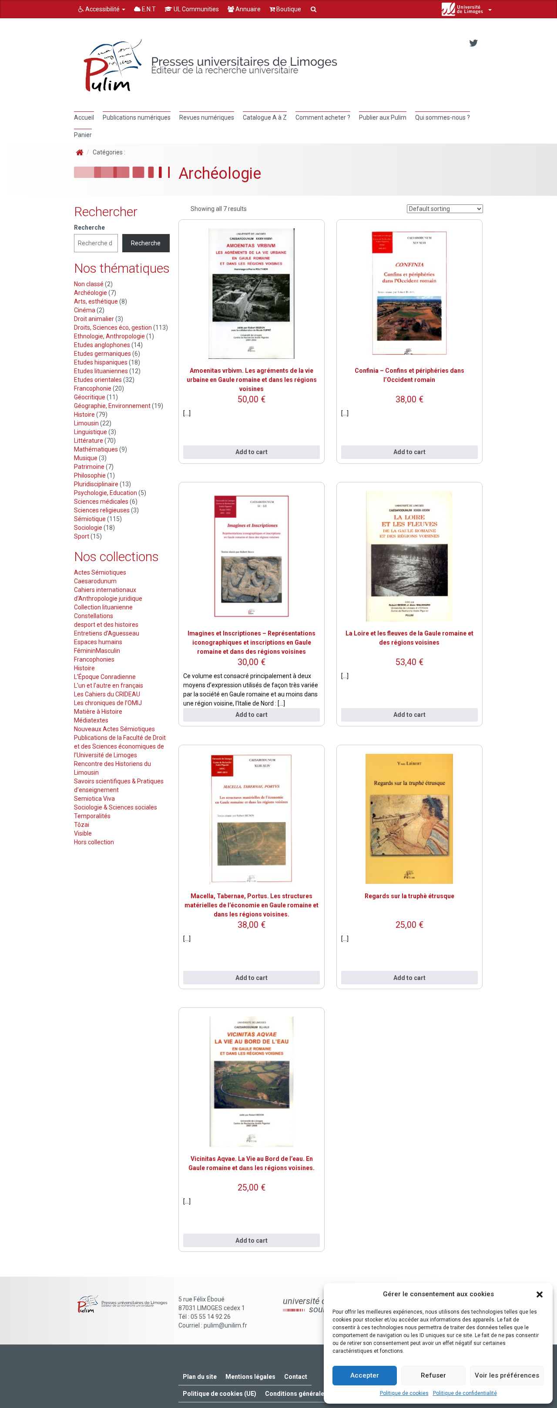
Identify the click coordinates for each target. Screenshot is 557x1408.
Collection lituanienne (103, 607)
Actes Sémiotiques (100, 572)
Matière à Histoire (98, 711)
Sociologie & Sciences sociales (115, 807)
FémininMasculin (97, 650)
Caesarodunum (95, 581)
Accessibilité (102, 9)
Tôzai (81, 824)
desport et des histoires (106, 624)
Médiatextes (91, 720)
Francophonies (94, 659)
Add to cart (251, 451)
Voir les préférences (507, 1375)
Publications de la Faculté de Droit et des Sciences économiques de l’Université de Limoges (120, 746)
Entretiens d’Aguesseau (106, 633)
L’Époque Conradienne (105, 676)
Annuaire (247, 9)
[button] (539, 1294)
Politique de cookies (404, 1393)
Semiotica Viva (94, 798)
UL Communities (195, 9)
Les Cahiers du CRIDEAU (107, 694)
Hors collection (94, 842)
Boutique (288, 9)
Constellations (93, 615)
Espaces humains (98, 642)
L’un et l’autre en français (108, 685)
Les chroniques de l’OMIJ (108, 702)
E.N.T (148, 9)
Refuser (433, 1375)
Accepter (364, 1375)
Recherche (89, 227)
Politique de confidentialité (465, 1393)
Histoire (84, 668)
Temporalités (92, 816)
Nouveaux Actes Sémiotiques (114, 729)
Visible (83, 833)
